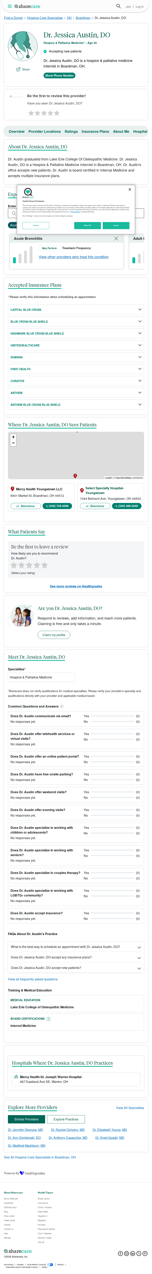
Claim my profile (54, 635)
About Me (121, 131)
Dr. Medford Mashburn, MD (27, 1145)
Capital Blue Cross (25, 310)
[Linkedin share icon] (133, 1254)
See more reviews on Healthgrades (76, 586)
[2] (37, 112)
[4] (50, 112)
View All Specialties (130, 1107)
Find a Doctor (13, 17)
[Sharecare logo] (47, 1251)
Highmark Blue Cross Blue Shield (37, 333)
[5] (57, 112)
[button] (61, 706)
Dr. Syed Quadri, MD (109, 1137)
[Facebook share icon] (120, 1254)
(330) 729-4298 (58, 506)
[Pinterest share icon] (145, 1254)
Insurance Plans (95, 131)
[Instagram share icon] (127, 1254)
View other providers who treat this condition (74, 256)
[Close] (129, 189)
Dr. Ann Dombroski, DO (24, 1137)
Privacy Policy (75, 212)
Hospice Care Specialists (45, 17)
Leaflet (108, 477)
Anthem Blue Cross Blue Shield (35, 405)
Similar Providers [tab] (26, 1119)
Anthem (16, 393)
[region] (76, 209)
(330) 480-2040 (128, 506)
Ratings (71, 131)
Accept (116, 225)
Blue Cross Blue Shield (29, 321)
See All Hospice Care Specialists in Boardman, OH (40, 1157)
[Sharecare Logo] (27, 6)
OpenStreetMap (123, 477)
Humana (16, 357)
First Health (20, 369)
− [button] (13, 442)
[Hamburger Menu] (10, 6)
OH (69, 17)
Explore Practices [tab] (66, 1119)
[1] (30, 112)
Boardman (83, 17)
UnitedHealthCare (25, 345)
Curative (17, 381)
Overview (17, 131)
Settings (36, 225)
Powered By (11, 1173)
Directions (27, 506)
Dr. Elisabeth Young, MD (110, 1129)
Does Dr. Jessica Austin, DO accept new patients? (46, 967)
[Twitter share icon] (139, 1254)
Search (118, 6)
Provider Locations (44, 131)
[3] (43, 112)
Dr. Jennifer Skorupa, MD (25, 1129)
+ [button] (13, 436)
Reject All (87, 225)
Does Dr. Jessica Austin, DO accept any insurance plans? (51, 957)
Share (26, 69)
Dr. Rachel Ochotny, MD (68, 1129)
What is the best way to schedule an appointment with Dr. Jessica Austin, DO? (65, 946)
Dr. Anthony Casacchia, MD (68, 1137)
